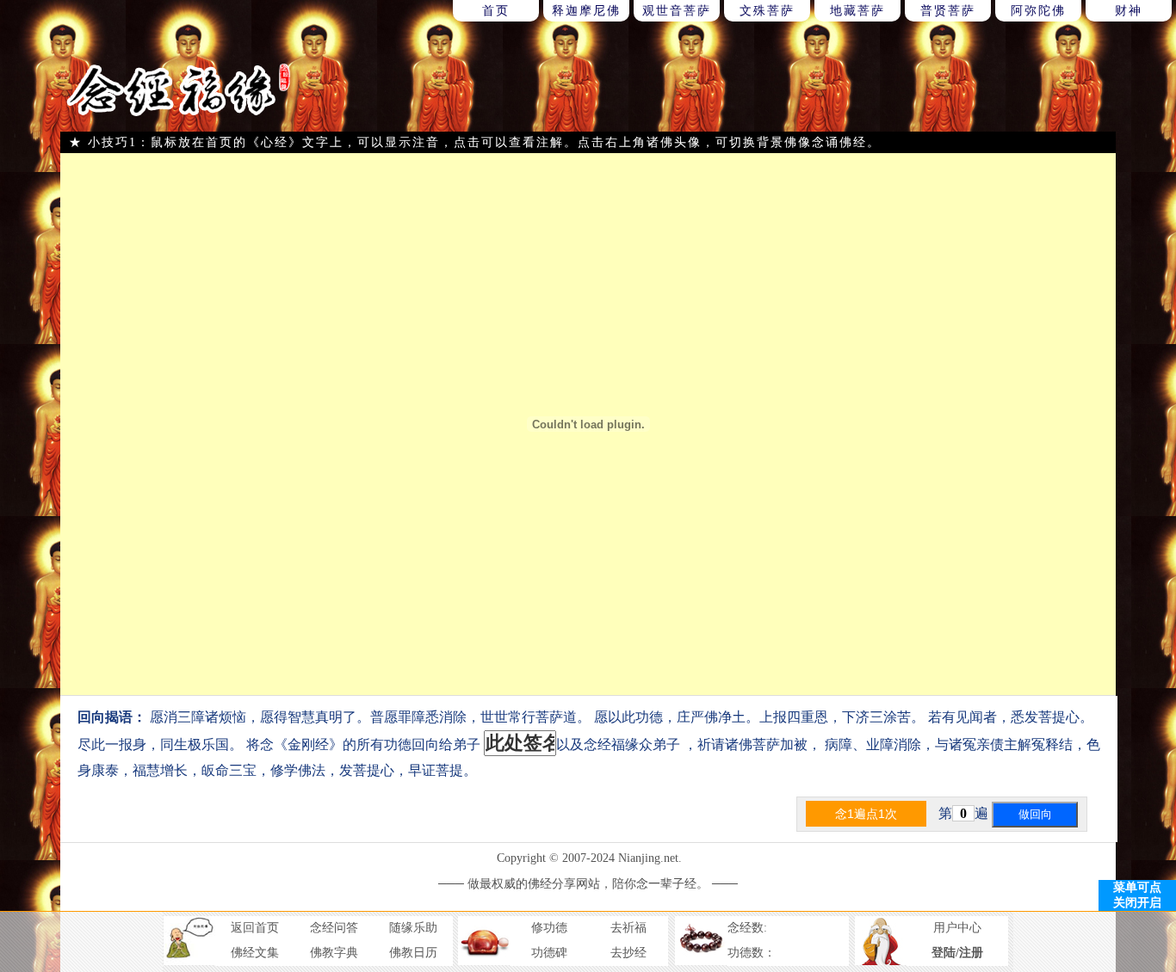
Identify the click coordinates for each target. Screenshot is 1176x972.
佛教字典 (334, 952)
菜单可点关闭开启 (1137, 895)
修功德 (549, 927)
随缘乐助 (413, 927)
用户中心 (957, 927)
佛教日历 (413, 952)
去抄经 (628, 952)
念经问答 (334, 927)
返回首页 (255, 927)
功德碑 (549, 952)
